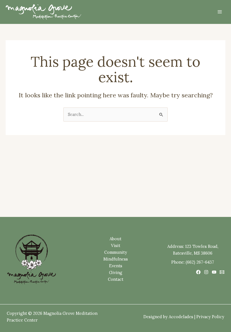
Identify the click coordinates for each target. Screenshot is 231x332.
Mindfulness (115, 259)
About (115, 238)
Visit (115, 245)
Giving (115, 272)
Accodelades (181, 316)
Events (115, 265)
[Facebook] (198, 272)
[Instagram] (206, 272)
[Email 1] (222, 272)
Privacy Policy (210, 316)
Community (115, 252)
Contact (115, 279)
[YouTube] (214, 272)
